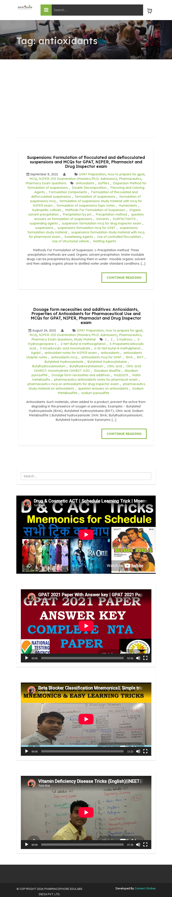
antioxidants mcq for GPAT (101, 357)
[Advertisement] (86, 93)
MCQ (33, 179)
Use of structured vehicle (70, 241)
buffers (103, 183)
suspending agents (44, 223)
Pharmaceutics (130, 179)
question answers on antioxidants (103, 388)
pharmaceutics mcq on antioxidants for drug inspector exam (73, 384)
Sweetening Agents (78, 237)
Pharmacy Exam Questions (46, 183)
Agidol (36, 353)
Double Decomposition (89, 188)
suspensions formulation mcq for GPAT (86, 228)
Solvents (102, 219)
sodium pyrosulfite (95, 393)
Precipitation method (111, 214)
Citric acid (114, 366)
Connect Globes (145, 888)
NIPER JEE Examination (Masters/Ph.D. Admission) (78, 179)
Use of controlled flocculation (119, 237)
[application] (86, 625)
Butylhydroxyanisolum (48, 366)
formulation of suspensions (95, 197)
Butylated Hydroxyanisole (63, 362)
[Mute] (138, 658)
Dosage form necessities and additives (81, 375)
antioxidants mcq (64, 357)
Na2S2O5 (121, 375)
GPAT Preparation (92, 174)
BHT (140, 357)
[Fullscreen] (145, 658)
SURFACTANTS (124, 219)
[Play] (26, 658)
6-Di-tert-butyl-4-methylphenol (117, 348)
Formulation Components (68, 192)
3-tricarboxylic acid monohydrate (65, 348)
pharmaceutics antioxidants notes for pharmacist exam (96, 380)
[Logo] (25, 7)
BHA (129, 357)
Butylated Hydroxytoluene (107, 362)
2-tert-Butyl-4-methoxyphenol (82, 344)
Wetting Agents (104, 241)
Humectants (128, 205)
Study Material (85, 339)
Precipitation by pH (77, 214)
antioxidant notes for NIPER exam (71, 353)
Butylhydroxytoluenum (86, 366)
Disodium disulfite (107, 371)
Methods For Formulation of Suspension (95, 210)
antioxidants (85, 183)
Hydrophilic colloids (46, 210)
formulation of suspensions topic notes (86, 205)
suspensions (44, 228)
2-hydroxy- (124, 339)
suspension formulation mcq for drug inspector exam (101, 223)
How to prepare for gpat (126, 174)
